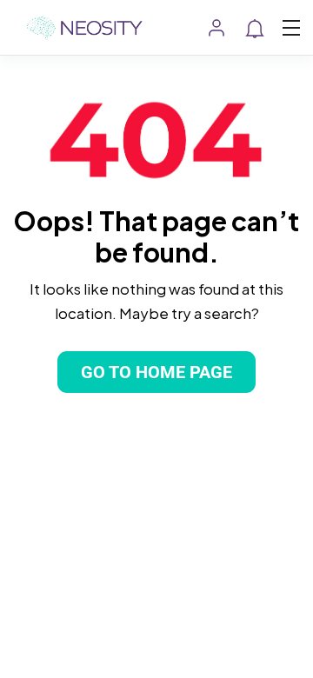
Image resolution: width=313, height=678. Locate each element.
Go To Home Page (156, 372)
